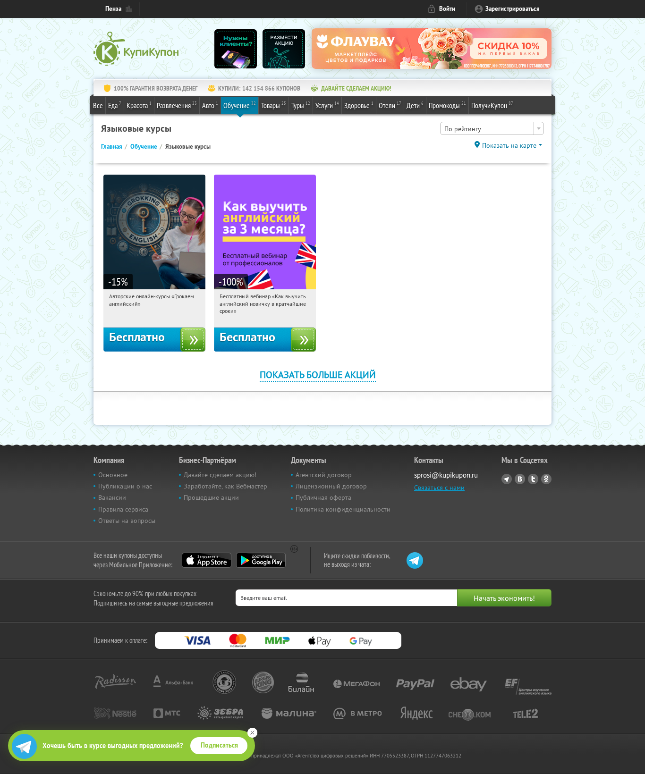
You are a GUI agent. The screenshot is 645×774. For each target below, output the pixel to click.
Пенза (113, 9)
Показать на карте (509, 145)
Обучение (239, 105)
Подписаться (219, 745)
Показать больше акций (318, 374)
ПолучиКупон (492, 105)
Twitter (533, 479)
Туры (300, 105)
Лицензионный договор (331, 486)
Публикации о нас (125, 486)
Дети (415, 105)
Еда (114, 105)
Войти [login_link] (447, 9)
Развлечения (177, 105)
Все (98, 105)
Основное (112, 475)
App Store (206, 560)
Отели (390, 105)
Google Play (261, 560)
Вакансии (112, 497)
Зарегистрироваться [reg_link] (512, 9)
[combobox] (492, 128)
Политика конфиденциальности (343, 509)
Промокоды (447, 105)
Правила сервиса (123, 509)
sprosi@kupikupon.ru (446, 475)
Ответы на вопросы (126, 520)
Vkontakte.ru (520, 479)
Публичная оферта (323, 497)
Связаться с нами (439, 487)
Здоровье (358, 105)
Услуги (327, 105)
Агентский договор (324, 475)
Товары (273, 105)
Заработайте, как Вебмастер (225, 486)
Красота (139, 105)
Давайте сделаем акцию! (220, 475)
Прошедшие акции (211, 497)
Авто (210, 105)
